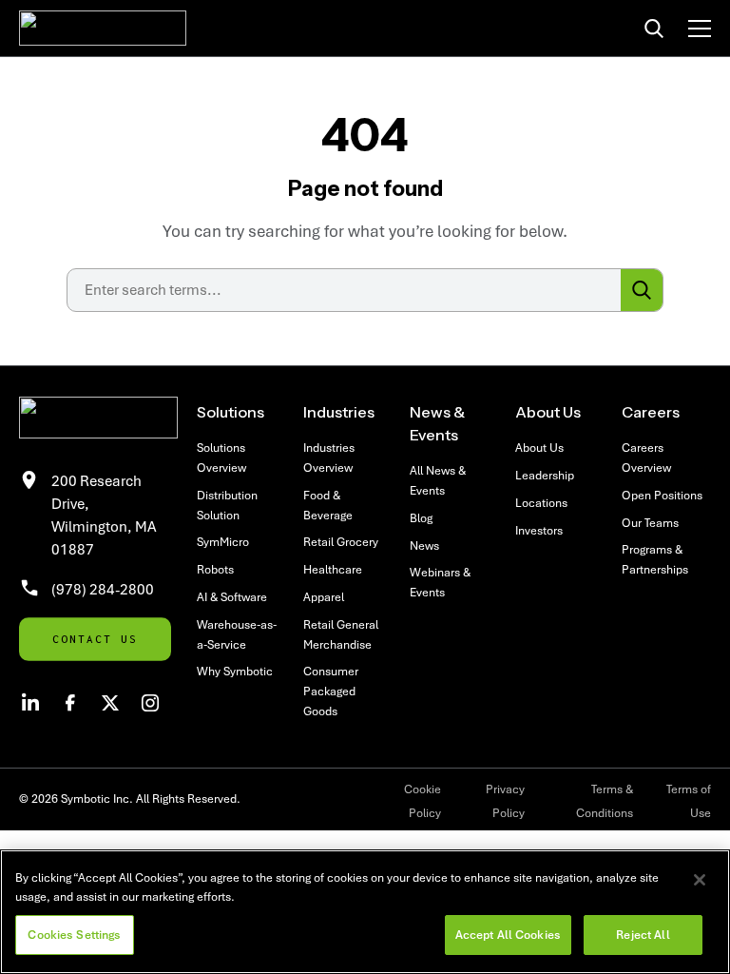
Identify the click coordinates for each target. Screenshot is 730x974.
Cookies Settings (74, 934)
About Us (548, 411)
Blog (421, 518)
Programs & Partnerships (655, 559)
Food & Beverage (328, 505)
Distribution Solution (227, 505)
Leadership (544, 475)
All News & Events (438, 480)
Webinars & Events (440, 582)
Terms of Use (688, 801)
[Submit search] (642, 290)
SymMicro (223, 542)
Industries (339, 411)
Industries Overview (329, 457)
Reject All (642, 934)
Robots (215, 569)
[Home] (102, 28)
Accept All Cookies (508, 934)
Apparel (323, 597)
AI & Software (232, 597)
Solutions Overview (221, 457)
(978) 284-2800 (102, 588)
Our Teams (650, 523)
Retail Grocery (340, 542)
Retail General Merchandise (340, 634)
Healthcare (332, 569)
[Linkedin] (30, 703)
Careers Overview (646, 457)
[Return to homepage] (98, 417)
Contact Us (95, 639)
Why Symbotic (235, 671)
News (424, 545)
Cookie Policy (422, 801)
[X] (110, 703)
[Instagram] (150, 703)
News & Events (437, 423)
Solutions (230, 411)
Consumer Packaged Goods (330, 691)
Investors (539, 530)
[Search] (654, 28)
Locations (541, 503)
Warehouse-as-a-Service (237, 634)
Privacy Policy (505, 801)
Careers (651, 411)
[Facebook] (70, 703)
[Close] (699, 880)
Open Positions (662, 495)
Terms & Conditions (604, 801)
